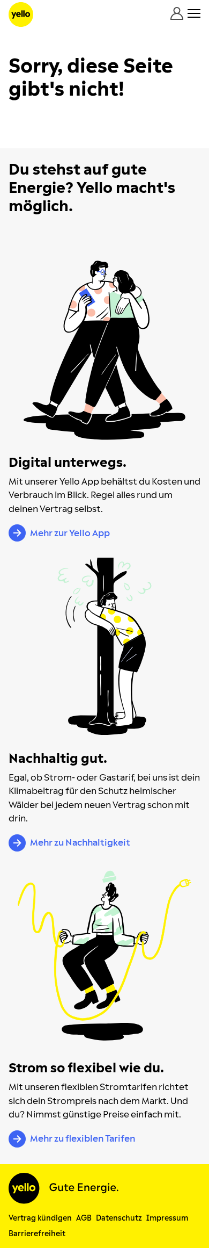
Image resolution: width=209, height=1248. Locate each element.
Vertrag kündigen (40, 1218)
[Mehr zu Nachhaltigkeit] (104, 646)
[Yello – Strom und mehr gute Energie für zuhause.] (21, 14)
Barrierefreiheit (37, 1234)
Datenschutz (119, 1218)
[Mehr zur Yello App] (104, 350)
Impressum (167, 1218)
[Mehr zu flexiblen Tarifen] (104, 956)
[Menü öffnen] (194, 13)
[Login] (177, 13)
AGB (84, 1218)
